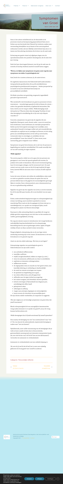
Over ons (48, 5)
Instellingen (50, 479)
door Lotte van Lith (51, 27)
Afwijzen (39, 479)
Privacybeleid (25, 438)
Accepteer (29, 479)
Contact (57, 5)
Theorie (24, 5)
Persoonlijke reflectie (25, 360)
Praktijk (16, 5)
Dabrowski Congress (37, 5)
